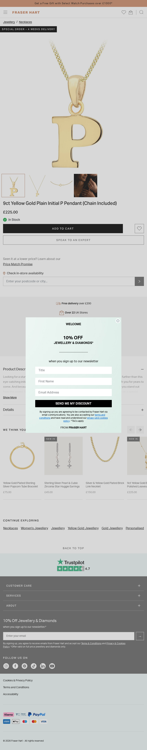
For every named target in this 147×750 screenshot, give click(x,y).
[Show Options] (108, 370)
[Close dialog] (118, 321)
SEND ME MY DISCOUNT (73, 403)
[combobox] (72, 370)
